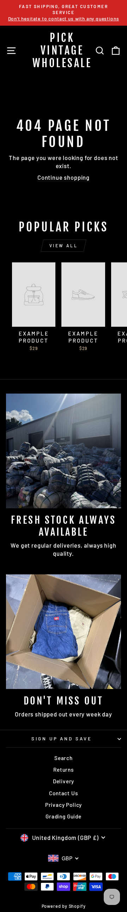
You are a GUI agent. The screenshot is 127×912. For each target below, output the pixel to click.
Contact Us (63, 793)
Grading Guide (63, 816)
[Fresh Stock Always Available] (63, 451)
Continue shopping (63, 177)
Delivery (63, 781)
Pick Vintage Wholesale (62, 50)
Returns (63, 769)
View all (63, 245)
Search (63, 758)
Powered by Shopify (64, 906)
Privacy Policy (63, 805)
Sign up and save (61, 738)
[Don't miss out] (63, 631)
